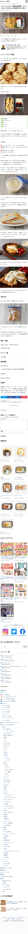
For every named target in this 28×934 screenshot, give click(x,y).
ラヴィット (7, 887)
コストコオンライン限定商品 (9, 701)
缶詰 (5, 810)
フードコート (6, 714)
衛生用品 (6, 853)
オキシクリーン (9, 842)
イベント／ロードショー (8, 718)
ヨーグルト (8, 759)
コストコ (4, 703)
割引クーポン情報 (7, 716)
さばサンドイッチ (5, 680)
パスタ (5, 791)
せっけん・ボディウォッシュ (12, 850)
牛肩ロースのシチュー (5, 459)
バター (7, 756)
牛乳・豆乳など (9, 769)
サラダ (5, 746)
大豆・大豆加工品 (8, 812)
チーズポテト (4, 673)
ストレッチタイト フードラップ (8, 655)
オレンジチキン (4, 514)
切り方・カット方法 (6, 868)
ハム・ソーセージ (10, 731)
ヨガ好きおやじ (6, 660)
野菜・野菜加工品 (8, 735)
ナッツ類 (6, 784)
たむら (4, 657)
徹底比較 (4, 690)
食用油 (5, 814)
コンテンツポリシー (12, 917)
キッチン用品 (7, 831)
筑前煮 (2, 477)
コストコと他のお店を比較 (8, 699)
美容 (5, 848)
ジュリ (4, 682)
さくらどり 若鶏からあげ (7, 677)
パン (5, 739)
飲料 (5, 763)
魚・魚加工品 (7, 733)
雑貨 (5, 838)
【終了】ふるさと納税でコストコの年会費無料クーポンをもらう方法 (7, 619)
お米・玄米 (7, 782)
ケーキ (5, 750)
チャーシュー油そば (18, 514)
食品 (4, 727)
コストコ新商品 (5, 694)
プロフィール (4, 917)
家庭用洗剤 (7, 840)
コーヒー (8, 776)
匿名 (4, 664)
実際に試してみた (7, 880)
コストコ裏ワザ (6, 707)
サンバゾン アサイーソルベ (7, 659)
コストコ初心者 (6, 705)
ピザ (5, 741)
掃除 (3, 874)
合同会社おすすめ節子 (12, 44)
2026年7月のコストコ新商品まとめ (20, 598)
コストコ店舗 (6, 711)
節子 (3, 878)
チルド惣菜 (7, 744)
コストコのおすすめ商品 (8, 724)
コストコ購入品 (6, 889)
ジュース (8, 767)
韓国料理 (6, 818)
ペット (5, 859)
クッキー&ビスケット (11, 797)
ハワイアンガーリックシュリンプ (7, 496)
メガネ (5, 865)
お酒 (7, 774)
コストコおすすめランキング (9, 697)
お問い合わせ (18, 918)
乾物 (5, 788)
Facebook (22, 626)
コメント (3, 419)
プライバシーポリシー (22, 917)
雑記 (4, 891)
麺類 (5, 786)
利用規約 (8, 918)
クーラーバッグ (6, 709)
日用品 (4, 827)
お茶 (7, 765)
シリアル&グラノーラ (9, 808)
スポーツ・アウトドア (9, 833)
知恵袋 (4, 883)
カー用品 (6, 857)
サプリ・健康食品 (8, 823)
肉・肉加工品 (7, 729)
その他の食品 (7, 825)
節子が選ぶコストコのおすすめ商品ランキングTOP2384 (20, 557)
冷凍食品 (6, 803)
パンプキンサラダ (18, 459)
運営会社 (13, 918)
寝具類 (5, 855)
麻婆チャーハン (4, 532)
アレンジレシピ (5, 872)
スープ (5, 778)
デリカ (5, 748)
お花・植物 (7, 863)
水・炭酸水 (8, 771)
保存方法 (4, 870)
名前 (2, 431)
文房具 (5, 844)
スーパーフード (8, 821)
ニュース (4, 692)
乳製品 (5, 754)
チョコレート (9, 795)
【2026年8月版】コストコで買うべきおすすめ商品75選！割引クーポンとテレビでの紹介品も (7, 558)
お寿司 (5, 752)
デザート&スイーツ (8, 799)
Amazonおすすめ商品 (7, 876)
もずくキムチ (4, 669)
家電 (5, 829)
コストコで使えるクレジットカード (10, 722)
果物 (5, 737)
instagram (5, 626)
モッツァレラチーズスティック (8, 662)
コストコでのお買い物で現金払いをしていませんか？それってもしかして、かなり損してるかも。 (20, 578)
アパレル (6, 861)
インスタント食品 (8, 806)
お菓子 (5, 793)
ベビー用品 (7, 846)
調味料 (5, 816)
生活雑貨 (6, 836)
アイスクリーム (8, 801)
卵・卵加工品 (7, 780)
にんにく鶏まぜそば (18, 477)
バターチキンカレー (18, 495)
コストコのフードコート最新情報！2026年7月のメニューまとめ (14, 666)
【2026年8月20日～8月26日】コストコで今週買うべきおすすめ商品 (7, 599)
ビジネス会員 (6, 720)
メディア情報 (6, 885)
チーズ (7, 761)
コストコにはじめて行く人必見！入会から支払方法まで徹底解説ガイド (7, 578)
